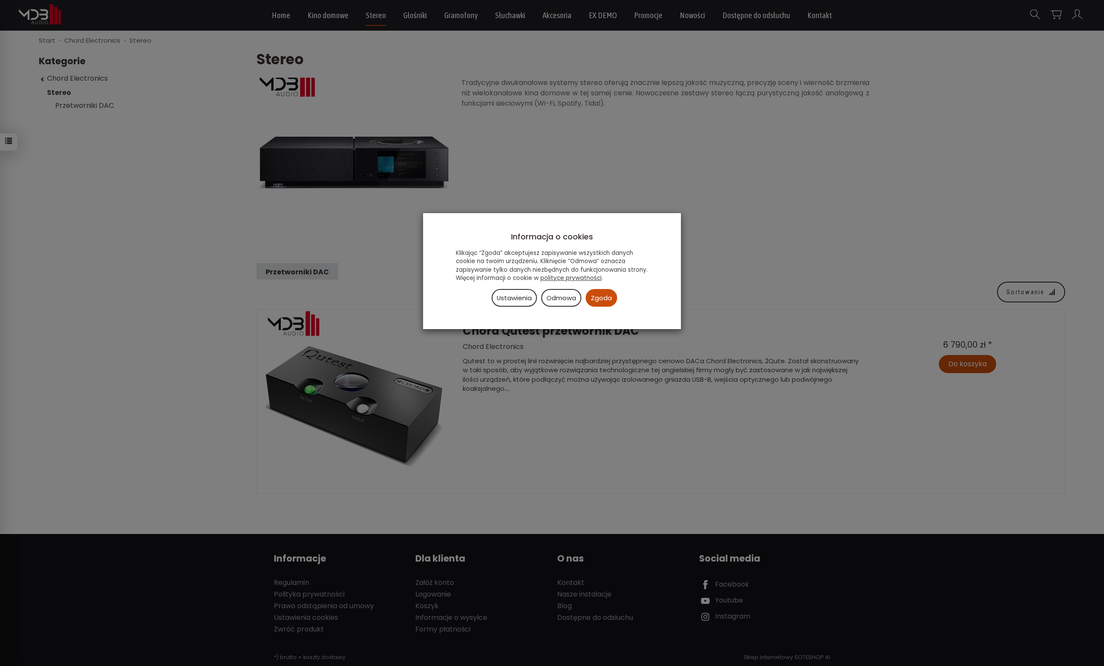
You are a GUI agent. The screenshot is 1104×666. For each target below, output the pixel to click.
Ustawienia (514, 297)
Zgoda (601, 297)
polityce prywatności (571, 278)
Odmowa (561, 297)
